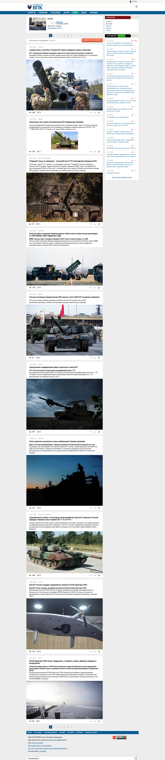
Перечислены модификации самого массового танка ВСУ (53, 367)
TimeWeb (42, 751)
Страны (108, 30)
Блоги (75, 12)
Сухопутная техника (62, 23)
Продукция (55, 12)
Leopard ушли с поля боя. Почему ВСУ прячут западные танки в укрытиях (60, 50)
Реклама (94, 12)
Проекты (108, 26)
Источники (38, 732)
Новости (31, 12)
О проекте (70, 732)
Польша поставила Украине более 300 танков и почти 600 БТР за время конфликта (64, 297)
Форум (66, 12)
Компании (43, 12)
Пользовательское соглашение (39, 746)
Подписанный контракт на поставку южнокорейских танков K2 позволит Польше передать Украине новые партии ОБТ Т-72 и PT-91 (63, 518)
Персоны (108, 28)
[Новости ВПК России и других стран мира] (35, 9)
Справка (62, 732)
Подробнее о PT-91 (55, 28)
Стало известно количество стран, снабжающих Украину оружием (57, 441)
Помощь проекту (91, 732)
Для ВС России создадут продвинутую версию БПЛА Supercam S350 (58, 585)
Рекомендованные (50, 732)
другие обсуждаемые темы (122, 177)
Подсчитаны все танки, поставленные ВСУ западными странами (56, 122)
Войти (134, 1)
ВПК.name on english (35, 743)
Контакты (79, 732)
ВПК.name (52, 740)
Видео (84, 12)
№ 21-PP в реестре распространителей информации (47, 748)
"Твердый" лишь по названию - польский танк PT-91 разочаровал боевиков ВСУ (63, 161)
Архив (30, 732)
